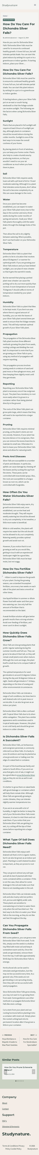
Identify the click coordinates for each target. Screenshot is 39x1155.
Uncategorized (8, 20)
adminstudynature (11, 38)
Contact (5, 1109)
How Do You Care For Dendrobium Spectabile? (30, 1040)
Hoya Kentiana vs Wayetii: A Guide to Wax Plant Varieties (9, 1040)
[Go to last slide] (5, 1071)
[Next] (33, 1071)
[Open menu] (35, 4)
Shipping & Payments (10, 1126)
